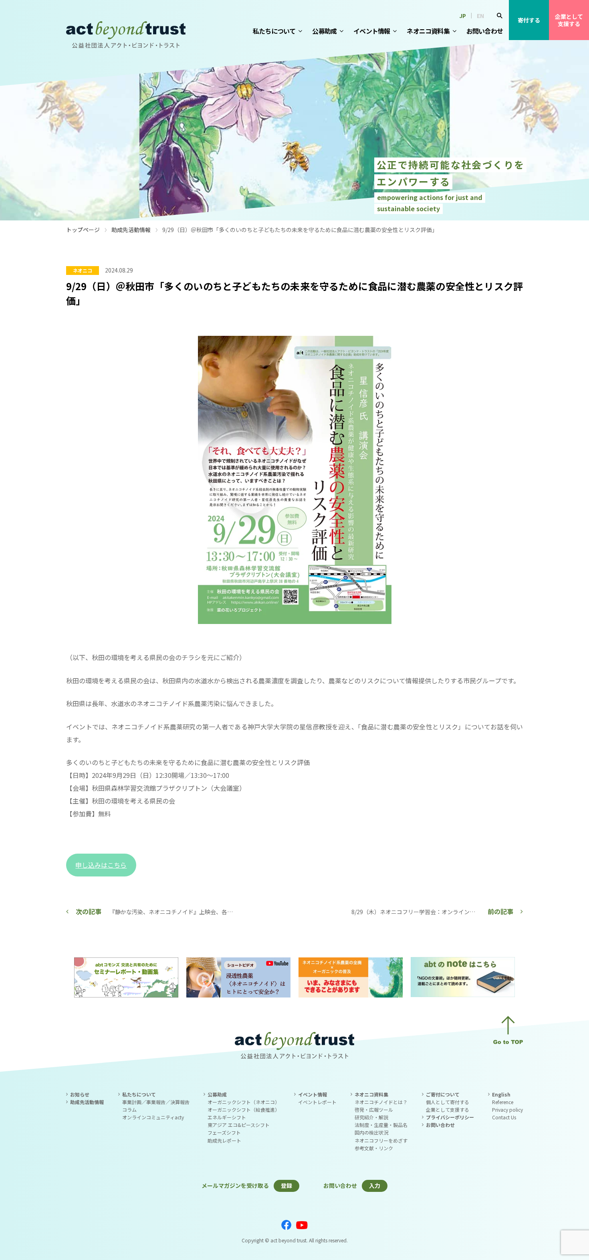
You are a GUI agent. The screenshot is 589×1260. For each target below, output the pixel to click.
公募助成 (324, 31)
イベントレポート (317, 1101)
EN (480, 16)
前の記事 (500, 911)
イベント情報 (371, 31)
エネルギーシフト (227, 1117)
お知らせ (79, 1094)
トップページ (83, 230)
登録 (286, 1185)
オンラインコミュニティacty (153, 1117)
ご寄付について (443, 1094)
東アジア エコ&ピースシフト (239, 1124)
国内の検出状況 (371, 1132)
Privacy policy (507, 1109)
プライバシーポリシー (450, 1117)
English (501, 1094)
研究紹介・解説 (371, 1117)
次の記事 (88, 911)
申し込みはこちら (101, 865)
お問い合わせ (484, 31)
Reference (502, 1101)
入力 (374, 1185)
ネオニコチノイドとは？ (381, 1101)
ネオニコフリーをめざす (381, 1140)
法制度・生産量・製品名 (381, 1124)
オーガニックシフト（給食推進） (244, 1109)
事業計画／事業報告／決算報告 (156, 1101)
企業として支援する (569, 20)
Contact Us (504, 1117)
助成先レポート (224, 1140)
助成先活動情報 (131, 230)
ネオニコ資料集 (428, 31)
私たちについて (274, 31)
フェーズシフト (224, 1132)
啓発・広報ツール (374, 1109)
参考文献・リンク (374, 1148)
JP (462, 16)
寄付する (529, 20)
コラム (129, 1109)
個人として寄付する (447, 1101)
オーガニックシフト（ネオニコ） (244, 1101)
